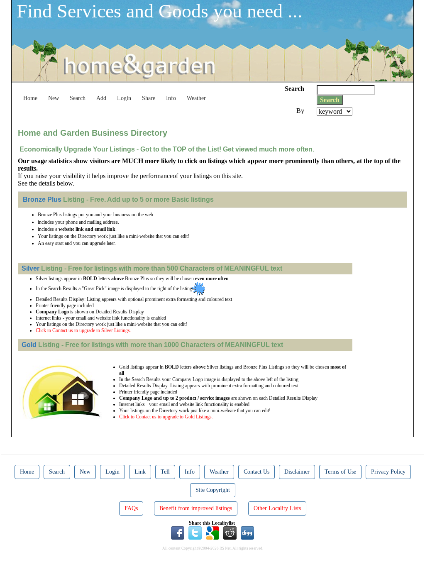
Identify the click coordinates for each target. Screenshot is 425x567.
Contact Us (256, 472)
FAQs (131, 508)
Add (101, 98)
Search (77, 98)
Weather (196, 98)
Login (124, 98)
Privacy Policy (388, 472)
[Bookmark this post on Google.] (212, 532)
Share (148, 98)
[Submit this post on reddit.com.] (230, 532)
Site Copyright (212, 490)
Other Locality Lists (277, 508)
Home (30, 98)
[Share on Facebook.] (177, 532)
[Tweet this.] (195, 532)
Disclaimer (297, 472)
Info (171, 98)
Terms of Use (340, 472)
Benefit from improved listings (195, 508)
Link (140, 472)
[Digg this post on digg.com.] (247, 532)
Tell (165, 472)
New (53, 98)
